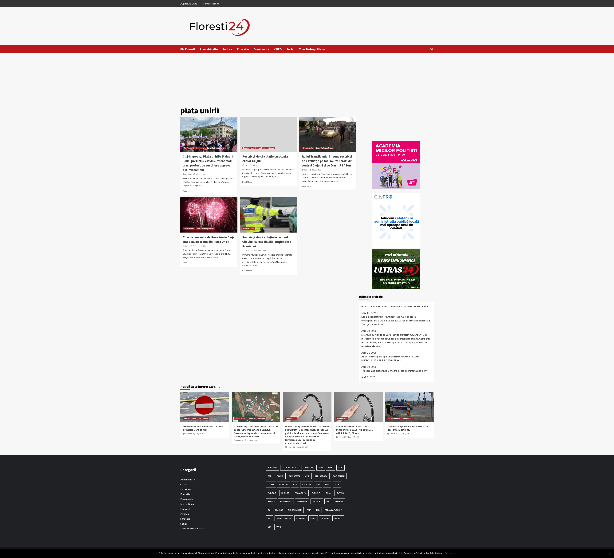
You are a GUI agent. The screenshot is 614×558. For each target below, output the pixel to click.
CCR (269, 476)
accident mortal (291, 468)
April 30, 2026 (252, 440)
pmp (309, 510)
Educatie (243, 49)
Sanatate (185, 518)
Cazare (184, 484)
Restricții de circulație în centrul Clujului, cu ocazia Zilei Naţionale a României (266, 241)
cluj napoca (321, 476)
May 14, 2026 (200, 434)
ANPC (330, 468)
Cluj (307, 476)
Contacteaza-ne (211, 3)
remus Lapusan (284, 518)
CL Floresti (294, 476)
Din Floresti (187, 49)
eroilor (285, 493)
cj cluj (280, 476)
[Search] (432, 49)
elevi (337, 484)
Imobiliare (302, 501)
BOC (340, 468)
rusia (313, 518)
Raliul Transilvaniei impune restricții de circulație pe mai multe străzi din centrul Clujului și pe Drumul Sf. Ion (327, 160)
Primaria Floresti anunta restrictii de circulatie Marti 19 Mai (394, 306)
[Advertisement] (307, 77)
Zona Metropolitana (312, 49)
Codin (247, 165)
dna (327, 484)
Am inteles (450, 553)
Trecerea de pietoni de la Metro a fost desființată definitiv (394, 370)
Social (290, 49)
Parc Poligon (295, 510)
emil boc (272, 493)
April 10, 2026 (354, 437)
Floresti (316, 493)
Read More (188, 191)
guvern (340, 493)
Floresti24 (188, 174)
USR (269, 527)
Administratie (209, 49)
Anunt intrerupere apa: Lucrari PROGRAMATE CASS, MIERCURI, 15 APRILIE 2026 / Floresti (390, 358)
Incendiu (317, 501)
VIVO (278, 527)
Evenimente (261, 49)
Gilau (328, 493)
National (185, 508)
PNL (318, 510)
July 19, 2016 (316, 170)
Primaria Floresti (333, 510)
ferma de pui (301, 493)
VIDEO (278, 49)
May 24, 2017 (256, 165)
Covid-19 (283, 484)
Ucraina (325, 518)
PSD (269, 518)
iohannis (339, 501)
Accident (272, 468)
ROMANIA (300, 518)
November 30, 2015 (259, 250)
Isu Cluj (279, 510)
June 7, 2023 (200, 174)
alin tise (309, 468)
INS (328, 501)
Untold (338, 518)
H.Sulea (271, 501)
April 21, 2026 (303, 447)
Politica (227, 49)
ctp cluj (306, 484)
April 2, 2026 (405, 434)
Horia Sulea (286, 501)
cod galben (339, 476)
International (187, 503)
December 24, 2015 (199, 246)
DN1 (318, 484)
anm (321, 468)
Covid (271, 484)
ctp (295, 484)
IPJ (269, 510)
